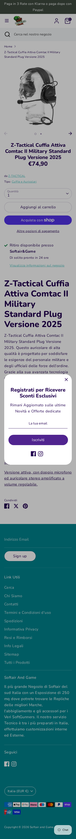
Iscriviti (38, 439)
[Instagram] (40, 453)
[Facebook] (33, 453)
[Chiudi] (66, 379)
